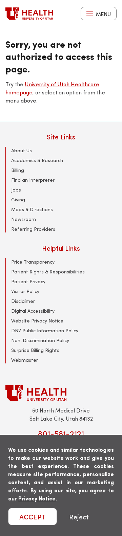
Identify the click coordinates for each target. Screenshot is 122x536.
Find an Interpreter (33, 180)
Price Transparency (33, 262)
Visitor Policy (25, 291)
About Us (21, 150)
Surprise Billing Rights (35, 350)
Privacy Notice (37, 498)
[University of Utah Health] (29, 13)
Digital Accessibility (33, 311)
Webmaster (24, 360)
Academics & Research (37, 160)
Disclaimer (23, 301)
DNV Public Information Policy (44, 330)
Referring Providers (33, 229)
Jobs (16, 189)
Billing (17, 170)
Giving (18, 199)
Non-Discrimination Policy (40, 340)
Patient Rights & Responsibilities (48, 271)
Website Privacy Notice (37, 320)
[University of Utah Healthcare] (61, 393)
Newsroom (23, 219)
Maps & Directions (32, 209)
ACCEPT (32, 516)
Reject (79, 516)
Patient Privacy (28, 281)
